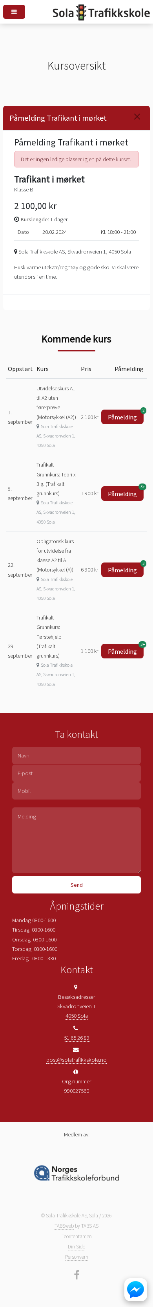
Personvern (76, 1257)
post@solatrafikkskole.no (76, 1059)
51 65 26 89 (76, 1037)
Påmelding (126, 415)
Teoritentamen (77, 1236)
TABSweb (64, 1225)
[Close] (137, 116)
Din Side (76, 1246)
